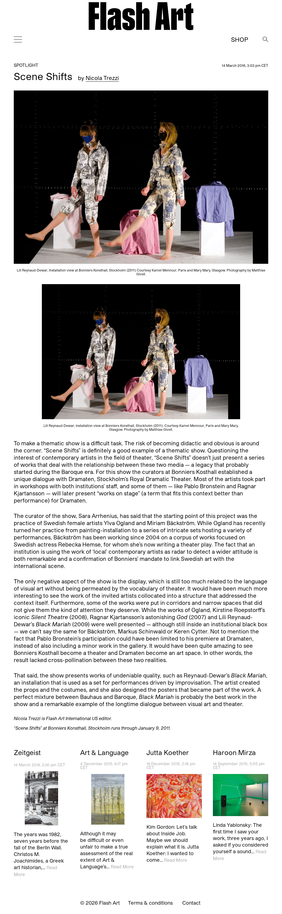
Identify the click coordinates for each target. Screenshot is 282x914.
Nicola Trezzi (102, 78)
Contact (191, 903)
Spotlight (26, 65)
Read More (122, 866)
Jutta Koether (168, 752)
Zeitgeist (27, 752)
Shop (239, 39)
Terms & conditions (150, 903)
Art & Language (104, 752)
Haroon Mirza (234, 752)
